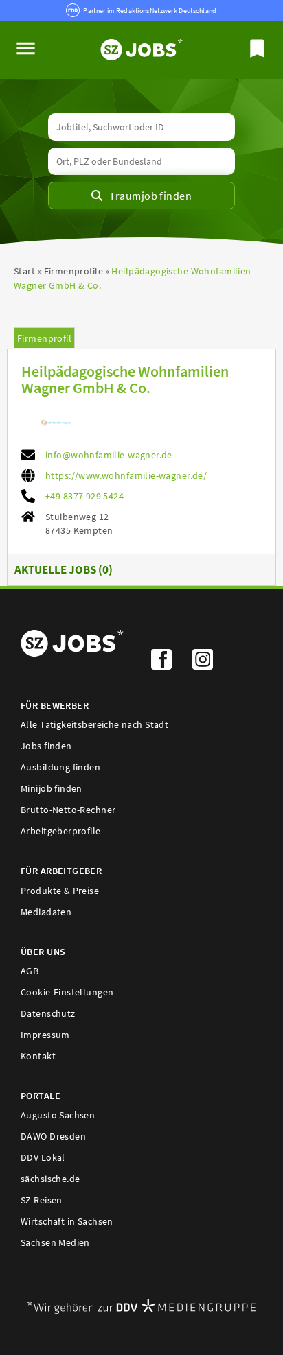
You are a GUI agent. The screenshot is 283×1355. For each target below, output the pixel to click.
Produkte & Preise (60, 890)
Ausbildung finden (60, 767)
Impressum (45, 1034)
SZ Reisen (42, 1200)
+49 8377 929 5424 (84, 496)
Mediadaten (46, 912)
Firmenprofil (44, 338)
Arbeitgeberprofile (61, 831)
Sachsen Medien (55, 1242)
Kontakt (38, 1056)
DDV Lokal (43, 1157)
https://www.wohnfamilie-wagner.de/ (126, 475)
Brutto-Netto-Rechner (68, 809)
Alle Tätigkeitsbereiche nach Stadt (94, 724)
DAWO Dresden (53, 1136)
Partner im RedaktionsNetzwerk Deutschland (149, 10)
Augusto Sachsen (58, 1115)
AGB (29, 971)
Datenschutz (48, 1013)
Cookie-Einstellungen (67, 992)
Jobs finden (46, 746)
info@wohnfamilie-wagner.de (108, 454)
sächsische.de (50, 1179)
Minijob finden (51, 788)
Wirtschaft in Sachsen (67, 1221)
